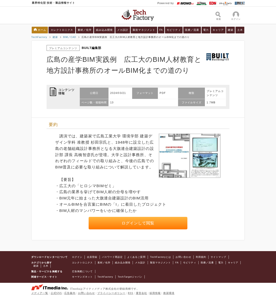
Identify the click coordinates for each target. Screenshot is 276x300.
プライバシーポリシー (111, 293)
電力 (206, 29)
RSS (130, 293)
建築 (230, 29)
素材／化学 (85, 29)
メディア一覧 (39, 293)
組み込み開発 (104, 29)
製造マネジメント (144, 29)
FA (161, 29)
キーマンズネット (82, 276)
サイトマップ (218, 257)
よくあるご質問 (136, 257)
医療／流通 (192, 29)
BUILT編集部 (92, 48)
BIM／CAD (69, 37)
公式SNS (56, 293)
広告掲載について (82, 271)
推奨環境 (168, 293)
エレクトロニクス (62, 29)
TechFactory (39, 37)
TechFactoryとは (160, 257)
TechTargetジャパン (130, 276)
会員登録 (92, 257)
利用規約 (201, 257)
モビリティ (174, 29)
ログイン (77, 257)
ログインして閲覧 (138, 223)
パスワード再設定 (112, 257)
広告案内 (69, 293)
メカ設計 (122, 29)
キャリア (218, 29)
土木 (240, 29)
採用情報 (155, 293)
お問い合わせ (183, 257)
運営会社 (141, 293)
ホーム (42, 29)
